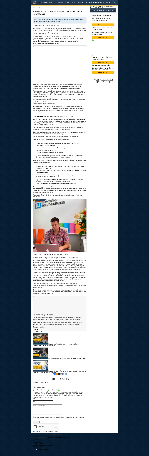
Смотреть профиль (39, 327)
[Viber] (63, 374)
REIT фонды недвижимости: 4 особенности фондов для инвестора (101, 20)
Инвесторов (80, 119)
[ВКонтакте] (54, 374)
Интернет (89, 2)
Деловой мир (97, 2)
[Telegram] (66, 374)
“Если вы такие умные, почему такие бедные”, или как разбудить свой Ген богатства (102, 57)
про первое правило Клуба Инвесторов (55, 254)
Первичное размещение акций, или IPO (48, 143)
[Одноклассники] (56, 374)
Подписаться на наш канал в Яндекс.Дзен (101, 6)
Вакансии (36, 441)
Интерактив (107, 2)
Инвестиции (80, 2)
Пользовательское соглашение (43, 445)
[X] (59, 374)
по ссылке (53, 195)
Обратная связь (38, 443)
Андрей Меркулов (48, 315)
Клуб (74, 119)
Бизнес (66, 2)
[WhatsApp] (61, 374)
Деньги (73, 2)
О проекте (36, 439)
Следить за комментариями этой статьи (48, 431)
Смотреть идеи (103, 25)
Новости (60, 2)
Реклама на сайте (38, 442)
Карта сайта (37, 446)
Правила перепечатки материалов (59, 437)
